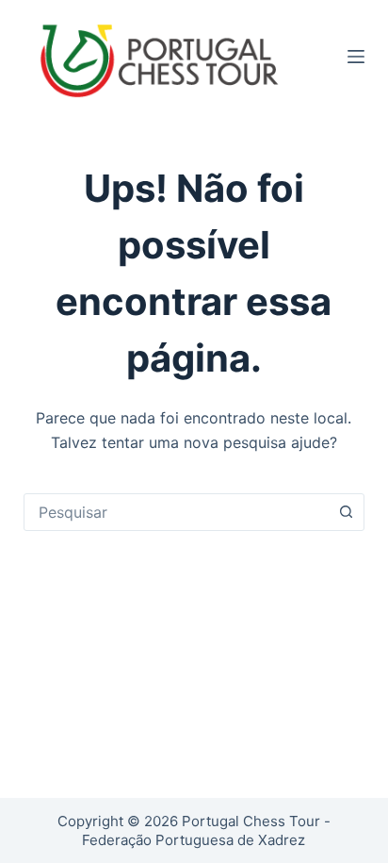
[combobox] (176, 512)
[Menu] (356, 56)
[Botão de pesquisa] (346, 512)
